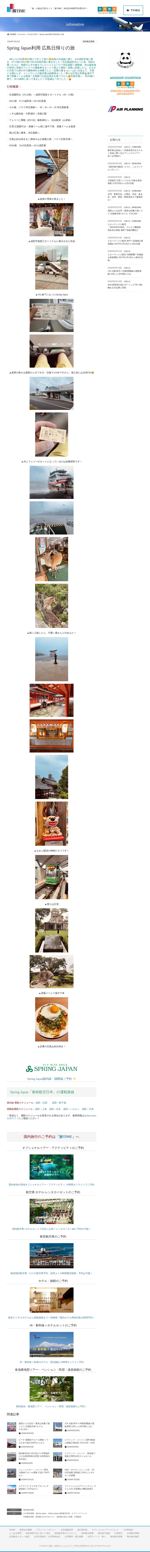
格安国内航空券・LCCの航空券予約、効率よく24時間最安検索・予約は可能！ (52, 1273)
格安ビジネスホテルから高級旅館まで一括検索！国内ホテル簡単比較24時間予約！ (51, 1317)
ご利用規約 (128, 1530)
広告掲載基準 (67, 1530)
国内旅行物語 (104, 1533)
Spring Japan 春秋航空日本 (59, 1513)
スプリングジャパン (79, 1513)
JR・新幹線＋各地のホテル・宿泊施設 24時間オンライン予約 (52, 1362)
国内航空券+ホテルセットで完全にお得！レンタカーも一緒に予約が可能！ (51, 1229)
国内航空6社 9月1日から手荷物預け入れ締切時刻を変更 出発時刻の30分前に (34, 1456)
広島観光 (77, 1517)
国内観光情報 (88, 41)
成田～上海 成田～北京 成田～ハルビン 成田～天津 (50, 1109)
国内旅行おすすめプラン (45, 1517)
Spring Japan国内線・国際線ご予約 (50, 1078)
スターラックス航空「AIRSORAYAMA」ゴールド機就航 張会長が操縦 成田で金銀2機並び (124, 227)
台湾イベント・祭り (96, 1536)
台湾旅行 (118, 1533)
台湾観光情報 (136, 147)
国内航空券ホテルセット (65, 1533)
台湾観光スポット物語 (19, 1536)
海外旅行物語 (133, 1536)
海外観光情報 (136, 163)
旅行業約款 (82, 1530)
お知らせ (127, 147)
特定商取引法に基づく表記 (38, 1533)
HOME (12, 1530)
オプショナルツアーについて (105, 1530)
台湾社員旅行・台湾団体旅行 (47, 1536)
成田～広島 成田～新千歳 (37, 1102)
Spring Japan (41, 1513)
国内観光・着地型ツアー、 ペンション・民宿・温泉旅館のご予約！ (51, 1406)
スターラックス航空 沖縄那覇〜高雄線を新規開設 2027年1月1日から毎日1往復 (125, 257)
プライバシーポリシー (46, 1530)
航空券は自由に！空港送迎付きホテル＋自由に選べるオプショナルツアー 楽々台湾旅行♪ (125, 153)
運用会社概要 (25, 1530)
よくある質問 (15, 1533)
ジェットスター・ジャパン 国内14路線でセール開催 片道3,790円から (34, 1472)
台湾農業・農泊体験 (74, 1536)
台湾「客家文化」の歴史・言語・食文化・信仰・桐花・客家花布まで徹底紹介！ (125, 197)
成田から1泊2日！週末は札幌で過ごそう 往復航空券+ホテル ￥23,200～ (34, 1426)
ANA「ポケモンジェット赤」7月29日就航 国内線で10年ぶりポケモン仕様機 (79, 1472)
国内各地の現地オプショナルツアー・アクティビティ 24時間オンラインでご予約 (51, 1184)
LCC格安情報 (28, 1513)
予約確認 (135, 10)
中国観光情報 (28, 1517)
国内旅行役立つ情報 (65, 1517)
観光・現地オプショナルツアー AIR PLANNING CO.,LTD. (71, 1546)
